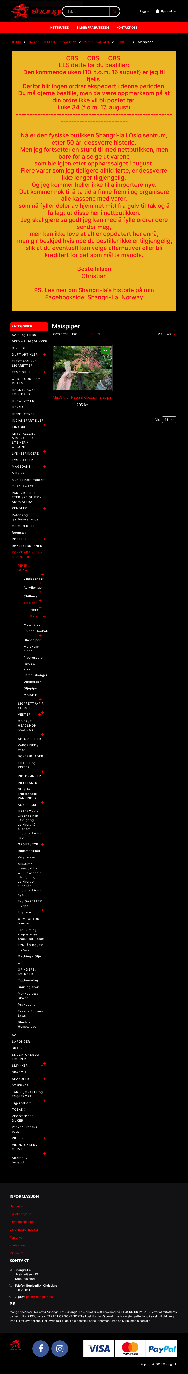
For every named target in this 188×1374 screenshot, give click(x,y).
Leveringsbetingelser (24, 1229)
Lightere (24, 912)
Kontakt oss (18, 1245)
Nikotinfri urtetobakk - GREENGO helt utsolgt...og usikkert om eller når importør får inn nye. (30, 879)
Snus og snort (29, 987)
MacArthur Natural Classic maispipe (82, 397)
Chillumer (31, 596)
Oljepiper (31, 688)
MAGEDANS (21, 466)
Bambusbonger (35, 675)
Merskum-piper (32, 649)
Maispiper (38, 616)
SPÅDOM (19, 1072)
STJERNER (20, 1085)
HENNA (18, 407)
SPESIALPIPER (29, 739)
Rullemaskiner (29, 851)
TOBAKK (18, 1109)
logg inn (145, 11)
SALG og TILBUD (25, 335)
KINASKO (19, 427)
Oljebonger (32, 681)
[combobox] (91, 11)
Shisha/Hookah (36, 631)
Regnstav (19, 532)
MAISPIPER (33, 695)
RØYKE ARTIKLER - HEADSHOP (52, 41)
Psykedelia (26, 1004)
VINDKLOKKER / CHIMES (24, 1147)
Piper (34, 609)
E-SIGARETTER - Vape (30, 903)
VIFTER (18, 1138)
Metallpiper (33, 624)
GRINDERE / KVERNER (27, 972)
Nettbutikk (17, 1206)
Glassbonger (34, 578)
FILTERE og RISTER (27, 765)
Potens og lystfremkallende (25, 517)
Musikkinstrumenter (28, 480)
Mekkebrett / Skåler (28, 996)
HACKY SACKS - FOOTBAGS (25, 392)
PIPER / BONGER (96, 41)
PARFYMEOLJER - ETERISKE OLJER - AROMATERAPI (27, 497)
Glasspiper (32, 640)
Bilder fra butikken (22, 1222)
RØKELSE (19, 539)
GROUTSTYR (28, 844)
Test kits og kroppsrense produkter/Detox (31, 934)
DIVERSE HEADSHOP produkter (27, 725)
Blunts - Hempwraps (27, 1024)
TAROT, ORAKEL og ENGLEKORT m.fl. (27, 1094)
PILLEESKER (27, 783)
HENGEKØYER (23, 401)
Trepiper (123, 41)
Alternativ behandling (21, 1160)
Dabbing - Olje (29, 956)
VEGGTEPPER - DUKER (24, 1118)
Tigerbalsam (22, 1103)
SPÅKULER (20, 1079)
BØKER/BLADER (30, 756)
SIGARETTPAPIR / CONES (31, 706)
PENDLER (19, 508)
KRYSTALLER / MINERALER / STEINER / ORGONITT (23, 440)
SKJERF (18, 1048)
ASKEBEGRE (27, 804)
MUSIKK (18, 473)
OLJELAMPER (23, 486)
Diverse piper (30, 666)
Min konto (16, 1253)
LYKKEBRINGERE (25, 453)
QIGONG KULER (24, 526)
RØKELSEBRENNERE (28, 546)
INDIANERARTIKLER (28, 420)
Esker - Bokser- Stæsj (30, 1013)
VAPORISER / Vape (28, 748)
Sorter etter (59, 334)
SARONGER (21, 1041)
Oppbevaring (28, 980)
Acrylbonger (33, 587)
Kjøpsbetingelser (21, 1214)
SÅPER (17, 1035)
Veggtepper (27, 857)
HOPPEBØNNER (24, 414)
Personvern (17, 1237)
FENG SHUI (21, 372)
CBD (21, 963)
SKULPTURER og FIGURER (25, 1057)
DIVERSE (19, 348)
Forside (15, 42)
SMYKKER (20, 1065)
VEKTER (24, 714)
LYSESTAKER (22, 460)
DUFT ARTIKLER (25, 354)
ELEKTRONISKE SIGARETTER (24, 363)
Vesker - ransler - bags (26, 1129)
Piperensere (33, 657)
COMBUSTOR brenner (28, 921)
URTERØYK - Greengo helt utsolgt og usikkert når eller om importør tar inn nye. (30, 824)
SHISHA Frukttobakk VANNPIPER (27, 793)
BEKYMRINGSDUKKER (29, 341)
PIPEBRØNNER (29, 776)
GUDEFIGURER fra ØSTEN (26, 381)
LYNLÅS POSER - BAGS (30, 947)
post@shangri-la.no (39, 1297)
